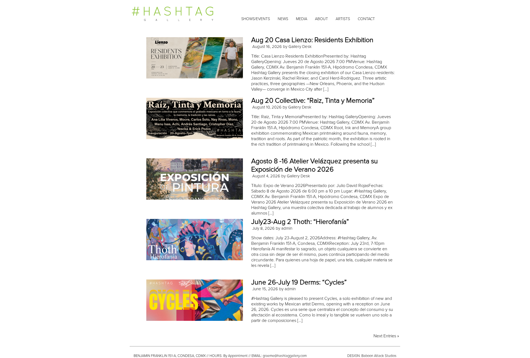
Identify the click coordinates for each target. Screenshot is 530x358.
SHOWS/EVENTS (255, 19)
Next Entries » (386, 336)
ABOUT (321, 19)
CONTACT (366, 19)
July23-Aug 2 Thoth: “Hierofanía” (300, 222)
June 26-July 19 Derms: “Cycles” (299, 282)
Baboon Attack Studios (378, 356)
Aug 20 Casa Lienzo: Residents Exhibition (312, 40)
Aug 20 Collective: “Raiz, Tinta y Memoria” (313, 100)
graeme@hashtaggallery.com (285, 356)
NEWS (283, 19)
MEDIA (301, 19)
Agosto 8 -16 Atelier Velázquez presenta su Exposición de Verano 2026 (314, 165)
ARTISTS (343, 19)
